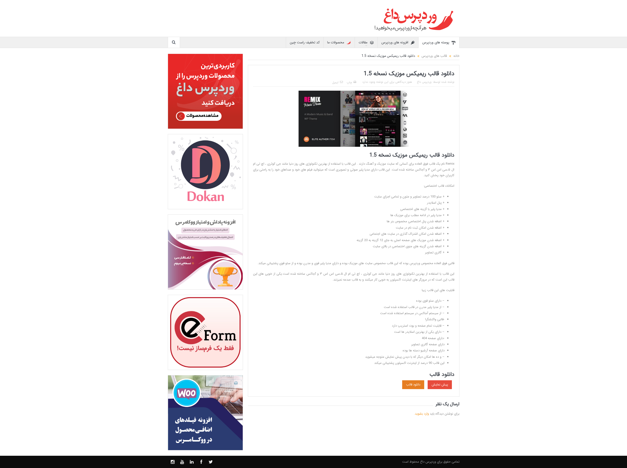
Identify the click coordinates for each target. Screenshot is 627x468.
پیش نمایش (440, 384)
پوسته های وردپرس (435, 42)
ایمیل (335, 82)
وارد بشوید (422, 413)
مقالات (363, 42)
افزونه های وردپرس (394, 42)
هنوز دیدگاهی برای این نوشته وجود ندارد (387, 82)
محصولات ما (335, 42)
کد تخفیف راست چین (305, 42)
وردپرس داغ (424, 82)
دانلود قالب (413, 384)
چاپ (349, 82)
